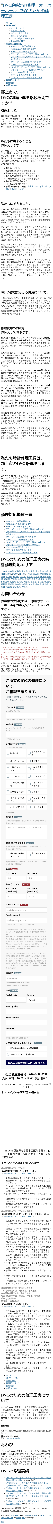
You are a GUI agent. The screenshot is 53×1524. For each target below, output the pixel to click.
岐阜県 (43, 577)
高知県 (18, 584)
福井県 (23, 577)
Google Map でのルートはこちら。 (18, 1173)
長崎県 (38, 584)
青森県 (11, 571)
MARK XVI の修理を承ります (24, 51)
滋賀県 (21, 579)
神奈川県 (44, 574)
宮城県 (25, 571)
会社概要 (10, 1386)
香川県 (4, 584)
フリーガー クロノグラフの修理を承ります (30, 54)
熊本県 (45, 584)
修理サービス (12, 1378)
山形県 (38, 571)
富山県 (9, 577)
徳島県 (47, 582)
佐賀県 (32, 584)
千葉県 (29, 574)
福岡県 (25, 584)
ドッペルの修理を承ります (23, 72)
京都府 (28, 579)
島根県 (20, 582)
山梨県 (30, 577)
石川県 (16, 577)
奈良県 (48, 579)
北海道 (4, 571)
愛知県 (7, 579)
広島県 (33, 582)
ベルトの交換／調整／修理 (23, 38)
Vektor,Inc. (20, 1518)
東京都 (36, 574)
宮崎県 (9, 587)
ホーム (9, 1375)
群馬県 (15, 574)
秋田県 (32, 571)
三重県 (14, 579)
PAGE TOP (49, 1476)
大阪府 (34, 579)
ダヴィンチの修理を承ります (23, 75)
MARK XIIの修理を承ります (23, 46)
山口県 (40, 582)
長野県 (36, 577)
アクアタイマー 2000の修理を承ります (28, 70)
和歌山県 (5, 582)
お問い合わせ (12, 1388)
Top (2, 1522)
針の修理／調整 (18, 41)
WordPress (15, 1515)
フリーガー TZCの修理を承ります (26, 62)
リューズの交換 (18, 31)
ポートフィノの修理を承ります (24, 64)
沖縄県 (25, 587)
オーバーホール (18, 28)
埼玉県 (22, 574)
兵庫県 (41, 579)
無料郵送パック (13, 1383)
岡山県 (27, 582)
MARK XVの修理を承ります (23, 49)
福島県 (45, 571)
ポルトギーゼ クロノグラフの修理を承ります (31, 67)
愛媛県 (11, 584)
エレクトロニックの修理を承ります (26, 78)
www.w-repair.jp (13, 1438)
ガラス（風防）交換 (20, 33)
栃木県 (8, 574)
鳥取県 (13, 582)
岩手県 (18, 571)
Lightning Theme (30, 1515)
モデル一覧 (11, 1381)
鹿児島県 (17, 587)
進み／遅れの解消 (19, 36)
